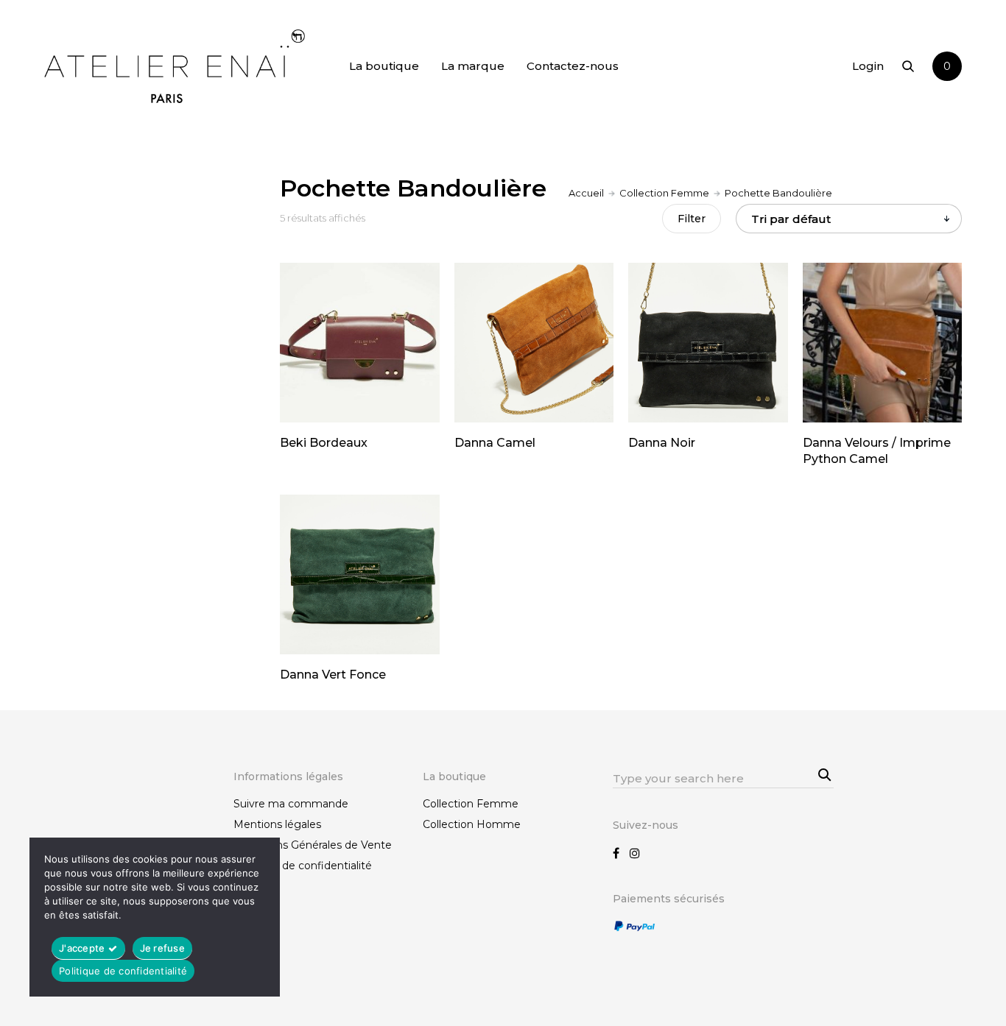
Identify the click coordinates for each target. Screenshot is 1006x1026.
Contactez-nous (573, 66)
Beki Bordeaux (323, 443)
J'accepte (82, 948)
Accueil (586, 193)
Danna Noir (661, 443)
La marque (472, 66)
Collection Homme (472, 824)
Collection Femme (664, 193)
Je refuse (162, 948)
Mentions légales (277, 824)
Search (822, 773)
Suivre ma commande (290, 803)
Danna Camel (494, 443)
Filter (692, 218)
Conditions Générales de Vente (312, 845)
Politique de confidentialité (302, 865)
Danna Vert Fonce (333, 675)
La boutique (384, 66)
